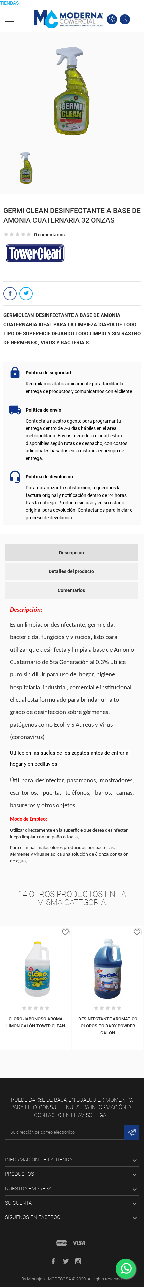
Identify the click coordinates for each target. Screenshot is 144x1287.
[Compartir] (10, 293)
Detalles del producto (71, 571)
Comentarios (71, 590)
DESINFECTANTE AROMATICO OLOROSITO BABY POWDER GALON (107, 1025)
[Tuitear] (26, 293)
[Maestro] (61, 1243)
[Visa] (78, 1243)
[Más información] (35, 932)
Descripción (71, 552)
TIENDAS (9, 3)
